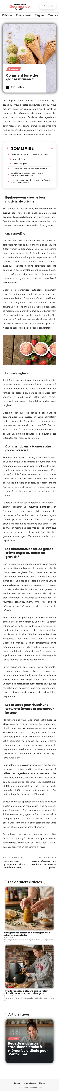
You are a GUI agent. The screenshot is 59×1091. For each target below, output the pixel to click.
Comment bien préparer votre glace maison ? (30, 168)
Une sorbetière (19, 159)
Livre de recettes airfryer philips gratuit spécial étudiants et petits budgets (25, 992)
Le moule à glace (20, 163)
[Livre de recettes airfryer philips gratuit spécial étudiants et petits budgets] (29, 966)
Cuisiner (13, 69)
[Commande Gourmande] (19, 6)
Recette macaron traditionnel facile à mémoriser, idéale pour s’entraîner (28, 1048)
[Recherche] (44, 6)
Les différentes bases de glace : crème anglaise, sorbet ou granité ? (27, 174)
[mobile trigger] (5, 6)
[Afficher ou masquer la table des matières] (43, 148)
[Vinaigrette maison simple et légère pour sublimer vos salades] (29, 908)
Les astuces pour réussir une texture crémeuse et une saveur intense (30, 181)
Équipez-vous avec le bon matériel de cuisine (29, 154)
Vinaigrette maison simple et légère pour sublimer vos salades (26, 933)
